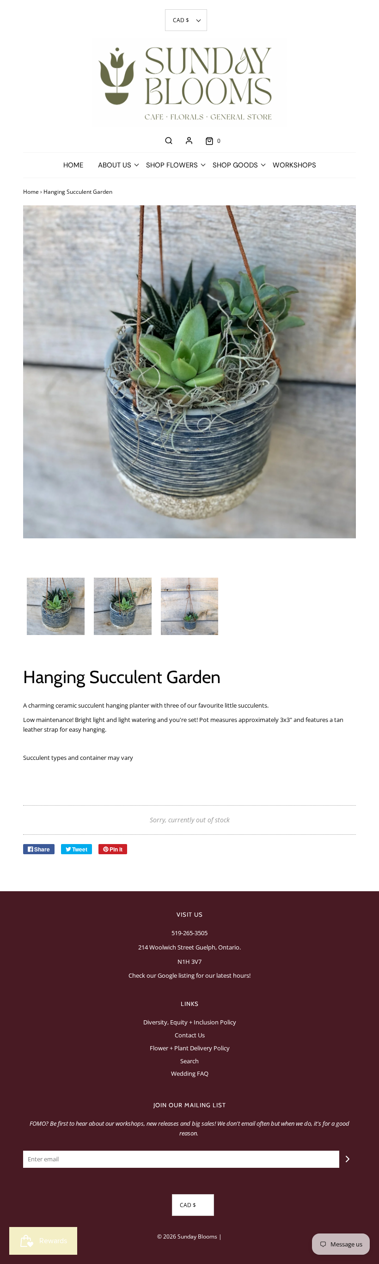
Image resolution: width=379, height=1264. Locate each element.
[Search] (169, 140)
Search (189, 1061)
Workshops (294, 165)
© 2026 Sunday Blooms (187, 1236)
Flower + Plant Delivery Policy (190, 1048)
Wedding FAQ (189, 1073)
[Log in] (189, 140)
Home (73, 165)
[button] (186, 20)
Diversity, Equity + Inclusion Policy (189, 1022)
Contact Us (190, 1035)
